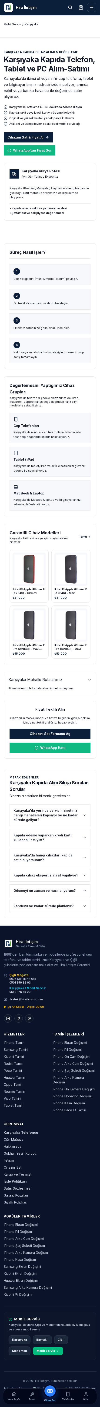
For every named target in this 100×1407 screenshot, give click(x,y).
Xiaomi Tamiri (14, 1057)
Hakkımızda (12, 1146)
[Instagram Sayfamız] (8, 1018)
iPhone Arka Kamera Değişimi (26, 1253)
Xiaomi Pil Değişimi (18, 1294)
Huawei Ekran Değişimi (21, 1280)
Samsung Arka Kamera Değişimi (28, 1287)
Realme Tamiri (14, 1091)
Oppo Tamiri (13, 1084)
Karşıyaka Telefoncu (21, 1132)
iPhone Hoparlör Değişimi (72, 1096)
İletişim (9, 1160)
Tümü (83, 536)
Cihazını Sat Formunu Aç (50, 734)
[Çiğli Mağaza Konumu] (29, 1018)
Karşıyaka (19, 1339)
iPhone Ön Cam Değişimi (71, 1057)
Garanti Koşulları (16, 1195)
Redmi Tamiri (13, 1063)
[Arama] (70, 7)
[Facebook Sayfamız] (18, 1018)
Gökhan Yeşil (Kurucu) (21, 1153)
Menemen (19, 1351)
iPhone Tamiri (14, 1043)
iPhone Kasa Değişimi (69, 1103)
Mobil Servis (12, 24)
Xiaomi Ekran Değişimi (20, 1273)
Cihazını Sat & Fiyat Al (25, 137)
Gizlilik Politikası (15, 1202)
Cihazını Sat (12, 1167)
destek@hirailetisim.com (26, 999)
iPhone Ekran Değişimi (70, 1043)
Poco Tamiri (13, 1070)
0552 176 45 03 (19, 992)
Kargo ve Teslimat (17, 1174)
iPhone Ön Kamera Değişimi (74, 1089)
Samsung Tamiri (16, 1050)
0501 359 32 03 (20, 982)
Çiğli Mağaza (13, 1139)
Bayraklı (42, 1339)
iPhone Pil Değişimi (67, 1050)
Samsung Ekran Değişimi (22, 1266)
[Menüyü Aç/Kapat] (91, 7)
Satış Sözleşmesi (17, 1188)
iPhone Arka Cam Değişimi (73, 1063)
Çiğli (61, 1339)
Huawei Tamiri (14, 1077)
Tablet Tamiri (13, 1105)
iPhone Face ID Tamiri (69, 1110)
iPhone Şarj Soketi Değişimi (74, 1070)
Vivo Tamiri (12, 1098)
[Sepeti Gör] (81, 7)
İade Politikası (15, 1181)
